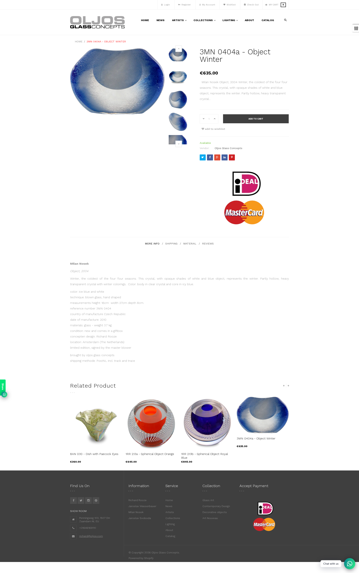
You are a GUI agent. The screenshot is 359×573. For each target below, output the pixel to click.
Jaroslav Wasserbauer (142, 506)
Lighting (170, 524)
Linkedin (225, 157)
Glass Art (208, 500)
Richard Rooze (137, 500)
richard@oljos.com (91, 536)
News (168, 506)
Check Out (252, 4)
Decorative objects (214, 512)
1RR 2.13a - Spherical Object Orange (150, 454)
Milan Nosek (135, 512)
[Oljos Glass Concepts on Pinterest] (96, 500)
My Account (208, 4)
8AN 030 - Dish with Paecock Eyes (94, 454)
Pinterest (232, 157)
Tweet (203, 157)
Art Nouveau (210, 518)
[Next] (178, 144)
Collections (172, 518)
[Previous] (178, 48)
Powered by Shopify (141, 558)
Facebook (210, 157)
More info (152, 243)
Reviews (208, 243)
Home (169, 500)
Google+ (217, 157)
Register (186, 4)
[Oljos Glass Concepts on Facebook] (73, 500)
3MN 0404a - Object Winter (256, 438)
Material (189, 243)
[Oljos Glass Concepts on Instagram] (88, 500)
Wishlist (231, 4)
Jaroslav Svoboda (139, 518)
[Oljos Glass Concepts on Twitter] (81, 500)
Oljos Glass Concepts (228, 148)
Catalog (170, 536)
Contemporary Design (216, 506)
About (169, 530)
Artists (169, 512)
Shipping (171, 243)
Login (166, 4)
